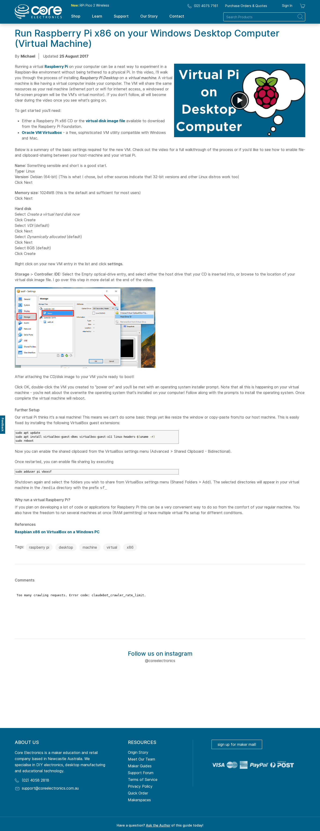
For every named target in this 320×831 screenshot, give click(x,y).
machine (90, 547)
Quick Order (138, 793)
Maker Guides (140, 766)
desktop (66, 547)
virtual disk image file (105, 120)
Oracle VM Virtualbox (42, 132)
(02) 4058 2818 (35, 780)
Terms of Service (142, 779)
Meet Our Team (141, 759)
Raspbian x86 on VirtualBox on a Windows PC (57, 531)
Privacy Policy (140, 786)
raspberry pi (39, 547)
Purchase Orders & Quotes (246, 6)
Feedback (2, 424)
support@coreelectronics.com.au (50, 788)
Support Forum (140, 772)
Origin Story (138, 752)
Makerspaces (139, 800)
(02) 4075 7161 (206, 6)
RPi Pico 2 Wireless (90, 5)
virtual (112, 547)
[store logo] (38, 11)
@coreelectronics (160, 660)
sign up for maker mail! (237, 744)
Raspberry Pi (56, 66)
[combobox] (264, 16)
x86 (130, 547)
